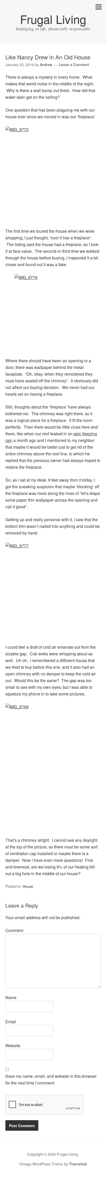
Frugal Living (53, 19)
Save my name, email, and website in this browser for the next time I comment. (50, 1079)
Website (12, 1045)
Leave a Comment (74, 64)
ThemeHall (78, 1163)
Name (10, 997)
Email (10, 1022)
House (28, 886)
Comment (14, 930)
